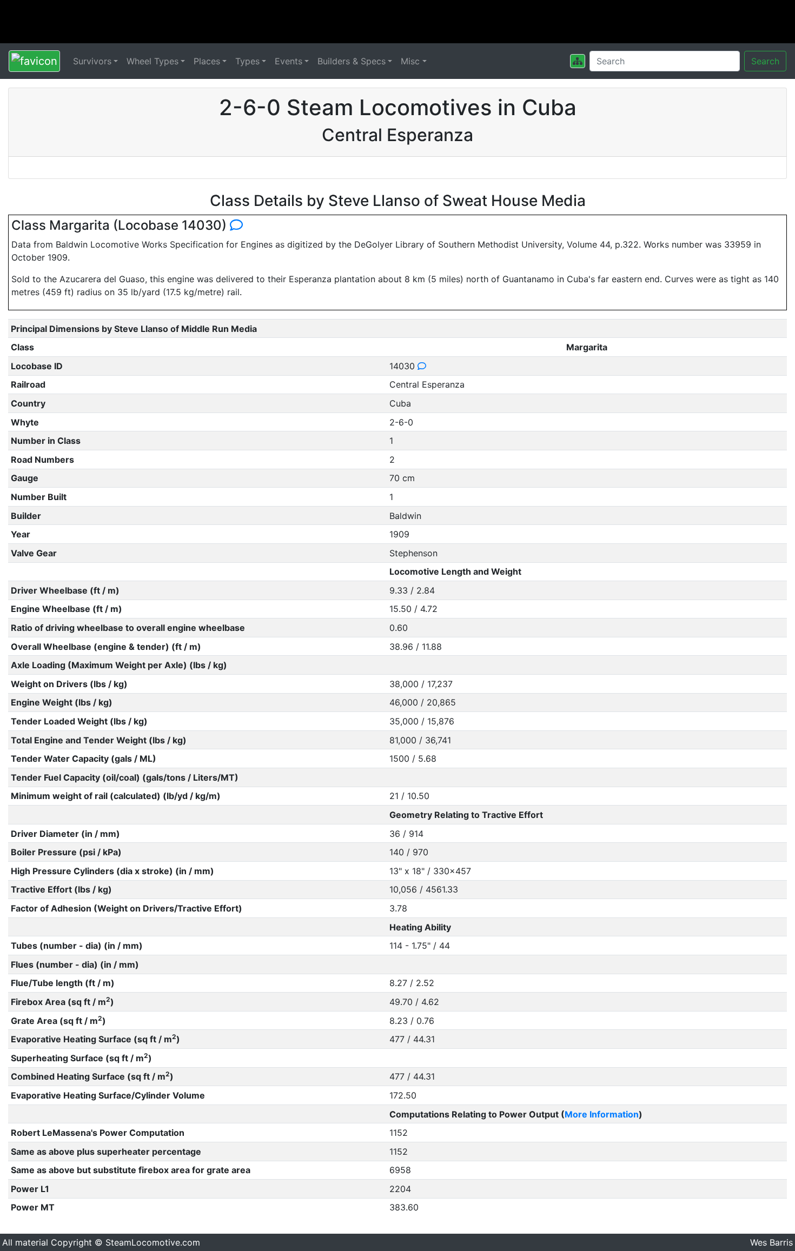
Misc (410, 61)
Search (765, 61)
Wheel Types (152, 61)
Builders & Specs (351, 61)
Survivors (92, 61)
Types (247, 61)
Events (288, 61)
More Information (602, 1114)
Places (207, 61)
